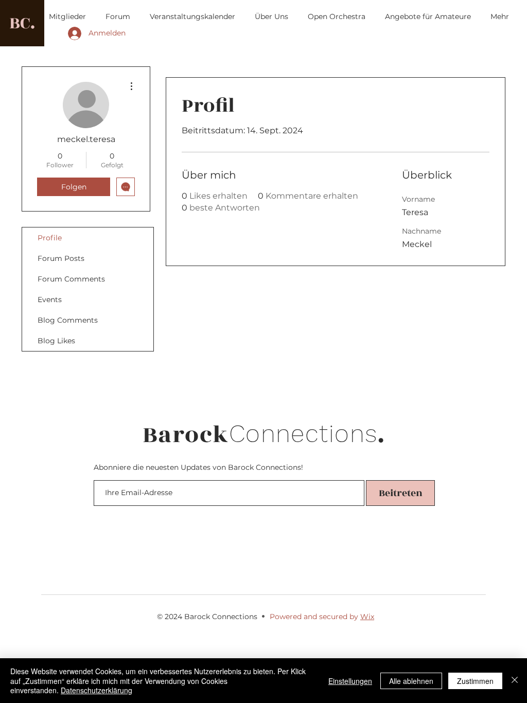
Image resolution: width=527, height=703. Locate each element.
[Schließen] (514, 680)
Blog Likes (56, 340)
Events (50, 299)
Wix (367, 616)
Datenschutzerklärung (96, 690)
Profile (50, 237)
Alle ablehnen (411, 681)
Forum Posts (61, 258)
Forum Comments (71, 279)
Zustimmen (475, 681)
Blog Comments (68, 320)
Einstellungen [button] (350, 681)
